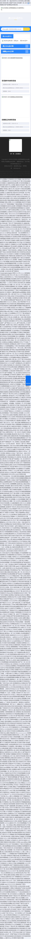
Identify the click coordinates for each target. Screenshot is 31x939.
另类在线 (4, 223)
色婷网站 (11, 595)
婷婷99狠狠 (23, 648)
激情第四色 (26, 781)
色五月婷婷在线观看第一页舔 (20, 334)
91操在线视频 (7, 434)
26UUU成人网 (4, 426)
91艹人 (9, 794)
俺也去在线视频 (17, 539)
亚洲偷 (8, 754)
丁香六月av (12, 445)
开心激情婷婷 (10, 779)
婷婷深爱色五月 (26, 424)
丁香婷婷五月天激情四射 (17, 738)
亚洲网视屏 (5, 395)
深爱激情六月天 (17, 342)
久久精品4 (22, 397)
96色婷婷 (11, 585)
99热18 (19, 798)
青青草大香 (22, 415)
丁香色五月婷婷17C (24, 646)
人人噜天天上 (7, 938)
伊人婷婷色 (17, 457)
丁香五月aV (19, 453)
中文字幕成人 (18, 763)
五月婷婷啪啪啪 (24, 330)
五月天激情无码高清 (22, 213)
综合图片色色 (11, 761)
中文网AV (19, 332)
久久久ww (26, 725)
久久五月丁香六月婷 (19, 315)
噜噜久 (6, 418)
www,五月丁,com (7, 790)
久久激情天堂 (8, 192)
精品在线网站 (18, 585)
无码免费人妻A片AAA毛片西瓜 (13, 485)
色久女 (4, 731)
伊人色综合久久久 (7, 259)
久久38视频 (10, 834)
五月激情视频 (17, 319)
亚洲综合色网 (17, 236)
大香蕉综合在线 (4, 275)
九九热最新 (10, 746)
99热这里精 (25, 518)
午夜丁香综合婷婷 (18, 830)
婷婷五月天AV (24, 545)
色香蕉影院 (3, 597)
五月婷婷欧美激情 (16, 227)
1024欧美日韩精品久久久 (13, 915)
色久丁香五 (3, 897)
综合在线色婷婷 (24, 892)
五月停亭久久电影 (10, 388)
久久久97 (27, 863)
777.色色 (25, 342)
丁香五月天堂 (13, 886)
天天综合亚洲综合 (19, 296)
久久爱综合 (8, 233)
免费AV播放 (26, 618)
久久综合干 (23, 917)
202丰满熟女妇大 (24, 855)
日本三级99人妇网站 (22, 430)
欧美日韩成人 (4, 813)
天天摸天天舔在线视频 (8, 643)
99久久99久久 (13, 522)
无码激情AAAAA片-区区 (20, 593)
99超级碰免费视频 (23, 610)
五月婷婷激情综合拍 (24, 290)
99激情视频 (23, 528)
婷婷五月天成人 (15, 238)
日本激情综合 (26, 620)
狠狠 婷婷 (14, 758)
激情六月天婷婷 (12, 309)
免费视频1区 (21, 367)
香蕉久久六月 (16, 273)
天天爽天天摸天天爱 (17, 938)
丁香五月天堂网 (24, 844)
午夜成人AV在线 (13, 631)
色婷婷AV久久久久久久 (16, 635)
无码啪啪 (25, 859)
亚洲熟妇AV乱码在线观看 (21, 583)
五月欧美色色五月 (24, 311)
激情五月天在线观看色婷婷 (16, 890)
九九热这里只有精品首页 (15, 370)
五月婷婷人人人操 (15, 560)
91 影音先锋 (15, 587)
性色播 (21, 413)
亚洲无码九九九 (9, 752)
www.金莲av (24, 842)
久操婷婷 (12, 792)
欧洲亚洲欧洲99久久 (10, 533)
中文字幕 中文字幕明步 (23, 242)
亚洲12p (2, 462)
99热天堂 (13, 579)
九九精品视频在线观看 (8, 468)
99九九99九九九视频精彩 (18, 393)
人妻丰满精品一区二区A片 (21, 746)
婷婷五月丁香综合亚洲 (20, 399)
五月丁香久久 (4, 631)
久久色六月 (11, 715)
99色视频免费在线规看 (23, 666)
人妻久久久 (5, 514)
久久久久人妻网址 (19, 650)
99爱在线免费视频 (5, 279)
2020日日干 (3, 899)
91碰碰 (9, 298)
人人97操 (13, 369)
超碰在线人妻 (18, 779)
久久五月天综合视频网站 (7, 782)
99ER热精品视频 (11, 280)
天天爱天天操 (20, 351)
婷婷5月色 (7, 369)
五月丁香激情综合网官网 (12, 190)
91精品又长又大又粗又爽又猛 (21, 447)
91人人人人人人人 (21, 733)
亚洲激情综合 (17, 683)
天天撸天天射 (25, 365)
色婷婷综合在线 (18, 549)
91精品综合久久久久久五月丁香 (9, 871)
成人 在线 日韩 (22, 317)
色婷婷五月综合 (20, 710)
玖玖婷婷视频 (27, 744)
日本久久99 (6, 317)
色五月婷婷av (18, 554)
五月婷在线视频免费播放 (21, 478)
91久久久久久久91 (20, 771)
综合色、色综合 (15, 443)
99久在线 (8, 269)
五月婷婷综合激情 (7, 491)
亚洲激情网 (10, 554)
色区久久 (22, 874)
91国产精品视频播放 (21, 480)
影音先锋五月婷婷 (12, 551)
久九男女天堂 (18, 765)
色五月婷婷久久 (7, 629)
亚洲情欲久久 (25, 643)
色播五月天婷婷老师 (18, 449)
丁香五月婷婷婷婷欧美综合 (22, 277)
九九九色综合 (17, 698)
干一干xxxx (24, 608)
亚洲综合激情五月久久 (6, 315)
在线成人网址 (12, 825)
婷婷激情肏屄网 (21, 920)
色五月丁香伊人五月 (18, 386)
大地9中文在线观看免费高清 (13, 361)
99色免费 (28, 629)
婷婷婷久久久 (21, 758)
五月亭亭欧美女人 (25, 700)
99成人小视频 (23, 265)
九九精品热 (16, 811)
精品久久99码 (10, 669)
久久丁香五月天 (20, 861)
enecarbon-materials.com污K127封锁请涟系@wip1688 (15, 328)
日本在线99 (10, 650)
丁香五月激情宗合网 (6, 464)
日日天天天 (5, 878)
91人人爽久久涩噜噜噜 (12, 796)
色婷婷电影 (13, 838)
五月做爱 (26, 924)
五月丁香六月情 (24, 587)
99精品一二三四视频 (8, 853)
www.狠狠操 (19, 468)
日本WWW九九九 (10, 924)
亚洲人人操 (16, 301)
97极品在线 (15, 855)
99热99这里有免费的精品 (18, 390)
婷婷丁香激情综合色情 (16, 865)
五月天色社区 (11, 882)
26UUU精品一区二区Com (7, 907)
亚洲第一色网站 (17, 259)
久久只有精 (23, 294)
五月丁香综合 (24, 637)
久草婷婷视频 (16, 737)
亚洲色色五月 (12, 691)
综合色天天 (6, 694)
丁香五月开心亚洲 (7, 415)
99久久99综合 (4, 700)
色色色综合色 (19, 873)
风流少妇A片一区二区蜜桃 (12, 545)
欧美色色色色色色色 (10, 930)
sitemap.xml (16, 168)
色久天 (22, 800)
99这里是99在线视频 (13, 265)
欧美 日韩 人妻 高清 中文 (12, 294)
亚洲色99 (17, 802)
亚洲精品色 (3, 284)
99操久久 (21, 307)
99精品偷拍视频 (7, 591)
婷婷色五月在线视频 (22, 754)
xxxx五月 (22, 210)
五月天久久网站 (15, 905)
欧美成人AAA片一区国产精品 (8, 934)
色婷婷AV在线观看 (14, 700)
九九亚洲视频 (4, 370)
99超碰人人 (13, 516)
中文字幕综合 (23, 541)
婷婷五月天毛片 (6, 781)
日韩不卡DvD (21, 344)
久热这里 (22, 441)
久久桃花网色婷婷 (23, 719)
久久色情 (11, 478)
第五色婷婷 (17, 936)
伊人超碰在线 (25, 223)
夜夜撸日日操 (26, 698)
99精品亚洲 (9, 830)
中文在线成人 (11, 558)
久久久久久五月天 (17, 781)
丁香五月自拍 (25, 570)
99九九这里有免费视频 (13, 267)
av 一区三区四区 (17, 913)
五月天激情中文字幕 (15, 581)
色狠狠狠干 (18, 907)
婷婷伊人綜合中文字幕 (11, 355)
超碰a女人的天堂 (23, 805)
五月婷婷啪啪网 (20, 773)
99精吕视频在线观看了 (22, 604)
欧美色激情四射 (13, 662)
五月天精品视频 (24, 392)
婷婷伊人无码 (18, 729)
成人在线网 (19, 286)
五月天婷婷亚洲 (7, 447)
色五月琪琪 (19, 474)
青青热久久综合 (10, 453)
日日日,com (10, 859)
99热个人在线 (14, 311)
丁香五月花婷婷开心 (13, 541)
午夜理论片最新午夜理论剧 (10, 759)
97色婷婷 (23, 645)
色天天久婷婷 (23, 840)
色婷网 (4, 340)
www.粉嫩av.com (23, 897)
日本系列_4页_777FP (9, 932)
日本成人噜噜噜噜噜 (11, 646)
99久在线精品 (12, 225)
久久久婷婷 (24, 737)
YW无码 (21, 689)
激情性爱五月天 (25, 896)
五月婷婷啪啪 (19, 882)
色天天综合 (26, 918)
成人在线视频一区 (10, 850)
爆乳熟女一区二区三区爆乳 (12, 633)
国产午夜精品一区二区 (11, 372)
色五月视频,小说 (19, 179)
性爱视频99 (25, 846)
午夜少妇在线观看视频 (18, 790)
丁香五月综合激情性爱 (19, 922)
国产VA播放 (17, 472)
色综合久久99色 (9, 472)
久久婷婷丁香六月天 (6, 913)
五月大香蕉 (6, 815)
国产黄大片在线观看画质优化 (10, 928)
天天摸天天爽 (21, 742)
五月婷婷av (6, 664)
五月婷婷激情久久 (19, 848)
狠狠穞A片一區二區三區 (17, 679)
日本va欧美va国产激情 (8, 248)
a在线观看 (5, 489)
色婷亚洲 (28, 650)
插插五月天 (12, 347)
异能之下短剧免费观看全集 (20, 786)
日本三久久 (23, 503)
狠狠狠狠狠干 (4, 715)
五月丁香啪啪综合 (16, 876)
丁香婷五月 (9, 639)
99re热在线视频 (4, 562)
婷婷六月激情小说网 (13, 240)
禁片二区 (20, 428)
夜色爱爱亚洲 (18, 859)
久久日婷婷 (19, 725)
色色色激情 (11, 804)
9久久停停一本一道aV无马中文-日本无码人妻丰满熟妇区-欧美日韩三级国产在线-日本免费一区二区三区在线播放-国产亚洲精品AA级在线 (15, 2)
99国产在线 (25, 524)
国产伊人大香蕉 (10, 185)
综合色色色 (23, 531)
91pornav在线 (4, 225)
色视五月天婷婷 (12, 748)
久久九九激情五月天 (11, 823)
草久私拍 (16, 462)
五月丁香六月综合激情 (23, 181)
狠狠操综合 (23, 200)
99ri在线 (24, 457)
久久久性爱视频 (16, 202)
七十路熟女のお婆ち (9, 918)
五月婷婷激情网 (4, 911)
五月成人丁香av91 (10, 926)
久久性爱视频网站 (8, 346)
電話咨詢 (28, 383)
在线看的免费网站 (10, 286)
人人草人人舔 (23, 735)
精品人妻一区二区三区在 (21, 572)
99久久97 (12, 275)
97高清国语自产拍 (15, 570)
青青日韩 (13, 742)
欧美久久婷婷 (18, 618)
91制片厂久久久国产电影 (15, 470)
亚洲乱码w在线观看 (5, 648)
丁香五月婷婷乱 (13, 413)
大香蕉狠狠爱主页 (10, 712)
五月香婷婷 (16, 639)
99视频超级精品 (25, 802)
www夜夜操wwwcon (9, 873)
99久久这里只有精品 (20, 597)
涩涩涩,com (14, 307)
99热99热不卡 (24, 301)
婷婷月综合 (3, 558)
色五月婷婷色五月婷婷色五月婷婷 (17, 723)
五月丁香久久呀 (7, 539)
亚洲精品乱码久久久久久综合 (18, 623)
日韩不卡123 (3, 618)
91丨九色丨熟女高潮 (14, 422)
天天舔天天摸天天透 (13, 901)
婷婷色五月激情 (10, 407)
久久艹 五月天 (6, 443)
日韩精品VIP (5, 181)
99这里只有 (5, 696)
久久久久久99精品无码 (12, 576)
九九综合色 (26, 263)
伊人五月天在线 (8, 518)
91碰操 (22, 836)
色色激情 (13, 279)
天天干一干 (26, 547)
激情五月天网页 (21, 769)
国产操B (10, 382)
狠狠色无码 (15, 735)
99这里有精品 (17, 439)
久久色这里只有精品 (23, 353)
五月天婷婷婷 (26, 204)
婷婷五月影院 (9, 462)
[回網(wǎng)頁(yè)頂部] (28, 377)
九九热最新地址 (6, 326)
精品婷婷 (14, 434)
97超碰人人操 (17, 620)
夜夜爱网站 (10, 338)
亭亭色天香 (23, 196)
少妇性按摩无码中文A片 (15, 744)
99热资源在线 (19, 416)
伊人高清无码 (17, 365)
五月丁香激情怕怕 (25, 462)
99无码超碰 (24, 727)
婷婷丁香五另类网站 (13, 234)
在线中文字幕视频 (15, 384)
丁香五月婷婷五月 (8, 848)
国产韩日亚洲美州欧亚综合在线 (20, 616)
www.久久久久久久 (10, 884)
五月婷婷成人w (13, 418)
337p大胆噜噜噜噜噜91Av (10, 451)
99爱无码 (22, 788)
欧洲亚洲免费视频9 (5, 487)
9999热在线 (12, 351)
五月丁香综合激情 (5, 874)
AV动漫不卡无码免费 (11, 671)
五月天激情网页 (4, 865)
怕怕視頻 (16, 800)
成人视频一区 (11, 501)
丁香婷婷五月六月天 (8, 708)
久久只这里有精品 (14, 528)
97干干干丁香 (20, 313)
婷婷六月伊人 (6, 880)
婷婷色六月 (3, 292)
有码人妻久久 (18, 752)
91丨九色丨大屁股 (13, 231)
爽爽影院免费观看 (6, 330)
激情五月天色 (24, 269)
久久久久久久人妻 (5, 390)
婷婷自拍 (5, 397)
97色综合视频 (19, 622)
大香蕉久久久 (16, 556)
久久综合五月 (17, 491)
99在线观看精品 (13, 627)
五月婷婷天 (13, 374)
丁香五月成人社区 (7, 683)
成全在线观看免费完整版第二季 (18, 696)
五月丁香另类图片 (13, 844)
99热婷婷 (12, 733)
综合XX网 (19, 932)
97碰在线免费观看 (22, 671)
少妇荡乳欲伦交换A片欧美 (19, 298)
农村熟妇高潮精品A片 (20, 775)
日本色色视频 (11, 336)
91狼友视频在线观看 (14, 675)
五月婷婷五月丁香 (21, 407)
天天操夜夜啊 (24, 553)
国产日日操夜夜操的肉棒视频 (14, 208)
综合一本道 (21, 522)
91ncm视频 (8, 556)
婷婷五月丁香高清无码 (22, 217)
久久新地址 (9, 811)
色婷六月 (9, 520)
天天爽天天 (5, 508)
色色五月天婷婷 (11, 731)
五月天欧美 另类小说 (18, 487)
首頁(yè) (16, 40)
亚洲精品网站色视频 (19, 378)
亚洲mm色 (6, 311)
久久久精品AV (21, 930)
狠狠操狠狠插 (21, 303)
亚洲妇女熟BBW (15, 917)
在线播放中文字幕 (7, 319)
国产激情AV (15, 271)
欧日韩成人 (18, 426)
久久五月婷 (13, 181)
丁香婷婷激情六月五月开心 (8, 474)
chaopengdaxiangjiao (6, 273)
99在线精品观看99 (17, 832)
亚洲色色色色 (26, 472)
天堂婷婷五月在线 (11, 827)
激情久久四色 (16, 842)
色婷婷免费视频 (24, 556)
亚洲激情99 (12, 717)
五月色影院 (8, 424)
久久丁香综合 (24, 194)
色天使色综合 (17, 530)
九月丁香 (25, 913)
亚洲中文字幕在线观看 (8, 725)
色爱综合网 (9, 530)
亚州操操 (18, 558)
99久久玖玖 (21, 807)
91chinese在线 (4, 886)
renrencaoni (24, 767)
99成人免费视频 (16, 424)
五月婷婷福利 (26, 259)
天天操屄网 (24, 905)
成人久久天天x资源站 (22, 275)
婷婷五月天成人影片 (24, 211)
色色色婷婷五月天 (15, 911)
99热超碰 (24, 614)
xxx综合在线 (21, 886)
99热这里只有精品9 (7, 763)
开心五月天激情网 (5, 892)
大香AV (27, 890)
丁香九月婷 (23, 576)
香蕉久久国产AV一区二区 (9, 353)
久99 (11, 562)
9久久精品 (12, 426)
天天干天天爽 (13, 807)
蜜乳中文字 (10, 196)
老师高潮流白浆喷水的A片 (17, 654)
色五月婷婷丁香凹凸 (19, 903)
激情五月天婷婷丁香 (21, 185)
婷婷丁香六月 (4, 422)
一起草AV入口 (15, 637)
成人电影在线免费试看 (16, 547)
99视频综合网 (4, 256)
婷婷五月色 (20, 279)
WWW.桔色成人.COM (8, 604)
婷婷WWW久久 (9, 277)
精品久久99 (22, 451)
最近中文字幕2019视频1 (12, 553)
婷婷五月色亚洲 (20, 756)
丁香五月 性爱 (4, 675)
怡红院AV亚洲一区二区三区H (13, 819)
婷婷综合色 (6, 560)
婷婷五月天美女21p (18, 497)
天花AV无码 (5, 528)
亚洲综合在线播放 (7, 342)
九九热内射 (26, 485)
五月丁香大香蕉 (14, 493)
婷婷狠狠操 (5, 413)
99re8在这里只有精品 (22, 568)
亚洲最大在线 (4, 332)
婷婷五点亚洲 (11, 206)
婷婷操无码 (10, 899)
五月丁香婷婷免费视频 (10, 777)
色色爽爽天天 (24, 233)
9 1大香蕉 (21, 673)
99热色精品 (10, 457)
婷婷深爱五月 (23, 928)
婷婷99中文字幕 (14, 405)
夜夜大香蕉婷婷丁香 (24, 326)
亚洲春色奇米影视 (13, 392)
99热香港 (6, 430)
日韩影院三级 (19, 712)
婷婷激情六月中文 (14, 321)
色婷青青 (21, 871)
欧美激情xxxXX (19, 668)
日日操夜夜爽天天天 (9, 217)
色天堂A (20, 282)
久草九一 (2, 830)
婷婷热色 (6, 493)
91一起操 (2, 827)
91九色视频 (3, 179)
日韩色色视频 (13, 719)
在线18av (5, 470)
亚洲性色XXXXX (25, 380)
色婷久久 (7, 608)
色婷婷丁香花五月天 (14, 896)
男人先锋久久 (22, 627)
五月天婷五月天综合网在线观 (8, 367)
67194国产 (15, 326)
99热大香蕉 (8, 202)
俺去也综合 (6, 516)
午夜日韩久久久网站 (11, 673)
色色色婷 (5, 717)
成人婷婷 (16, 750)
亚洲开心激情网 (17, 246)
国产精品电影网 (21, 691)
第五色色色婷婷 (9, 936)
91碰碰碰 (13, 754)
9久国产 (7, 805)
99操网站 (15, 415)
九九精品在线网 (10, 455)
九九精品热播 (4, 748)
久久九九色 (9, 439)
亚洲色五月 (27, 679)
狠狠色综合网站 (6, 334)
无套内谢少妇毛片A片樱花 (21, 595)
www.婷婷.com (6, 867)
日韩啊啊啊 (13, 484)
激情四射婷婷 (4, 382)
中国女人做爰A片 (5, 244)
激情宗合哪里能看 (22, 288)
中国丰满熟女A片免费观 (18, 495)
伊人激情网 (17, 420)
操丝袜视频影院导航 (10, 263)
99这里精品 (3, 746)
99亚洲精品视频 (18, 714)
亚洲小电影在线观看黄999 (20, 660)
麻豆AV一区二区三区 (13, 625)
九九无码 (19, 263)
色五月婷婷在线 (11, 303)
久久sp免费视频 (4, 374)
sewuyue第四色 (11, 920)
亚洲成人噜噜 (15, 874)
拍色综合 (14, 428)
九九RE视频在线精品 (14, 357)
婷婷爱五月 (22, 740)
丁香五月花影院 (25, 909)
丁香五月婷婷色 (11, 250)
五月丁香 (18, 248)
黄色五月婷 (3, 265)
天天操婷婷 (10, 179)
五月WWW (5, 890)
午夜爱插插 (18, 612)
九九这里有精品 (15, 641)
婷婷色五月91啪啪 (11, 288)
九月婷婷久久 (19, 411)
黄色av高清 (12, 430)
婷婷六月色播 (18, 577)
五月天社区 (25, 612)
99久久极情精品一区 (21, 336)
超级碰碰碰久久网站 (8, 888)
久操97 (20, 510)
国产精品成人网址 (23, 777)
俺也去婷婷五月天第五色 (7, 622)
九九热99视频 (12, 332)
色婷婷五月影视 (6, 832)
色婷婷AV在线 (20, 804)
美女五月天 (21, 434)
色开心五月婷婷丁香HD (14, 909)
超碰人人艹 (3, 702)
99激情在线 (12, 256)
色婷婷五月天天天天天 (23, 225)
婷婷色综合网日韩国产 (16, 261)
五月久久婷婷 (11, 416)
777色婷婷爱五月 (7, 505)
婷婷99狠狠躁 (4, 857)
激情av (12, 577)
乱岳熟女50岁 (19, 878)
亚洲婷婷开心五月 (21, 256)
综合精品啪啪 (11, 574)
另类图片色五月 (18, 669)
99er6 (4, 614)
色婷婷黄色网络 (4, 349)
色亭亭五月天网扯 (24, 240)
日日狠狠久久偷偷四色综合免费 (9, 183)
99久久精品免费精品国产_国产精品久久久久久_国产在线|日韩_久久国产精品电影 (15, 322)
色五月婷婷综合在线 (23, 252)
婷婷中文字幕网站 (15, 608)
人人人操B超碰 (25, 273)
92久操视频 (12, 499)
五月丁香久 (27, 714)
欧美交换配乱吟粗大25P (19, 606)
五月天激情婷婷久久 (14, 727)
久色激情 (18, 643)
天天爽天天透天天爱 (9, 566)
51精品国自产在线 (19, 888)
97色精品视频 (25, 238)
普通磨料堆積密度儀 (9, 81)
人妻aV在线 (27, 347)
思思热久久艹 (15, 892)
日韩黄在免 (10, 597)
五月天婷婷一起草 (12, 526)
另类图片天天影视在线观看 (22, 254)
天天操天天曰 (19, 850)
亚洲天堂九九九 (10, 568)
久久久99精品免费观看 (19, 221)
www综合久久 (18, 518)
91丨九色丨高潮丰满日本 (17, 880)
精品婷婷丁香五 (20, 884)
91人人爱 (12, 685)
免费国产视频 (11, 861)
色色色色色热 (18, 706)
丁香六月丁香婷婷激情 (14, 223)
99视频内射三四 (7, 246)
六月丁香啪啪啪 (25, 911)
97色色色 (22, 625)
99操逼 (18, 194)
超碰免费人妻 (14, 805)
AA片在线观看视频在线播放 (11, 677)
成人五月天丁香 (17, 591)
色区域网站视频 (24, 750)
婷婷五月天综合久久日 (12, 689)
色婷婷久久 (10, 583)
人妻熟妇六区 (21, 250)
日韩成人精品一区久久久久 (8, 213)
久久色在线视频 (20, 499)
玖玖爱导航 (23, 639)
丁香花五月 (24, 219)
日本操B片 (27, 673)
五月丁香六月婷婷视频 (19, 520)
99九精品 (7, 840)
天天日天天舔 (4, 645)
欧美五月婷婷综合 (17, 543)
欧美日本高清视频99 (20, 198)
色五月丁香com (21, 857)
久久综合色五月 (9, 729)
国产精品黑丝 (16, 269)
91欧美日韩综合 (16, 524)
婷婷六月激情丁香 (12, 897)
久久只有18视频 (4, 261)
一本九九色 (19, 347)
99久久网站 (24, 560)
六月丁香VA (8, 543)
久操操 (12, 836)
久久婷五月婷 (12, 857)
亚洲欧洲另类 (14, 436)
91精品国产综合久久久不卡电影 (12, 599)
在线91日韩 (3, 706)
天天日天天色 (16, 794)
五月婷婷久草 (25, 248)
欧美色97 (18, 280)
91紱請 (7, 773)
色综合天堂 (10, 706)
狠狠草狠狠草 (19, 817)
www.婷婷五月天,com (22, 579)
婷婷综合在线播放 (16, 846)
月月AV (14, 464)
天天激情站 (5, 802)
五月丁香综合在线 (10, 376)
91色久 (9, 340)
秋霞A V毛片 (9, 198)
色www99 (10, 593)
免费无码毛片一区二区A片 (13, 432)
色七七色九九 (10, 549)
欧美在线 (7, 917)
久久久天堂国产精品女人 (7, 411)
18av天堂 (11, 802)
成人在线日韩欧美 (7, 851)
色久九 (10, 660)
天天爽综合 (3, 920)
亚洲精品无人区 (20, 363)
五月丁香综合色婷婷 (9, 194)
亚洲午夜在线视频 (18, 476)
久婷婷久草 (26, 828)
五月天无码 (22, 418)
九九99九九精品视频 (21, 501)
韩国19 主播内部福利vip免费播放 (16, 292)
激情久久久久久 (7, 301)
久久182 (7, 654)
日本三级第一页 (15, 767)
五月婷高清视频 (23, 183)
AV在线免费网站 (18, 382)
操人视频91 (3, 250)
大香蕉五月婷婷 (4, 635)
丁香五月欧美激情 (19, 346)
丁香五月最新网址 (20, 512)
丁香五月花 (17, 899)
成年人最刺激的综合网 (23, 461)
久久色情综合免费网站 (9, 666)
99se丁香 (26, 873)
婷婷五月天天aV (13, 211)
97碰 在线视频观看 (18, 863)
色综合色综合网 (25, 236)
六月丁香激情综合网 (19, 652)
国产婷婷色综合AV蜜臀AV (23, 388)
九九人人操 (6, 838)
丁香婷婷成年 (25, 384)
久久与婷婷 (15, 740)
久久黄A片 (10, 863)
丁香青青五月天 (12, 610)
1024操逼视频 (8, 809)
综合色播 (18, 681)
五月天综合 (16, 851)
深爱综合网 (6, 436)
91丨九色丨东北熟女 (8, 564)
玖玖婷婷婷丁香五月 (6, 449)
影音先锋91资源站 (22, 656)
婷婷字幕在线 (25, 581)
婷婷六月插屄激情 (17, 215)
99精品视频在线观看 (13, 200)
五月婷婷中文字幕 (25, 869)
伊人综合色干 (16, 188)
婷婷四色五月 (10, 714)
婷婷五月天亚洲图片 (10, 187)
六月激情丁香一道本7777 (14, 614)
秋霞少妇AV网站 (14, 397)
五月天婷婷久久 (14, 894)
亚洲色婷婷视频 (9, 775)
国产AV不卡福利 (19, 338)
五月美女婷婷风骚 (16, 687)
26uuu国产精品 (23, 355)
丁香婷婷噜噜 (18, 204)
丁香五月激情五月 (15, 219)
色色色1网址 (9, 784)
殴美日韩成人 (22, 748)
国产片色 (17, 196)
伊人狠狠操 (27, 282)
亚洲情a (16, 708)
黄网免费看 (25, 899)
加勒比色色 (10, 572)
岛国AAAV (28, 704)
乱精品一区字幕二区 (8, 800)
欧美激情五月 (8, 236)
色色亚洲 (22, 190)
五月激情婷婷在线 (25, 811)
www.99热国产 (13, 508)
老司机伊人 (12, 395)
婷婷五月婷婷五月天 (24, 372)
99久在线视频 (12, 257)
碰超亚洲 (5, 445)
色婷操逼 (9, 365)
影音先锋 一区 (16, 233)
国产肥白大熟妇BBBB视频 (17, 349)
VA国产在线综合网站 (13, 210)
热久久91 (17, 782)
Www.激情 (6, 733)
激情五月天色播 (12, 510)
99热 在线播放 (12, 769)
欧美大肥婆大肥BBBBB (13, 869)
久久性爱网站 (12, 313)
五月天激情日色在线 (10, 798)
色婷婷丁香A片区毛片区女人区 (14, 828)
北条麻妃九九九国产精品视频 (19, 244)
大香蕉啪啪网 (8, 531)
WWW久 (8, 637)
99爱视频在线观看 (5, 238)
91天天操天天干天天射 (9, 656)
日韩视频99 (3, 206)
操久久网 (5, 438)
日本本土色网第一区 (19, 629)
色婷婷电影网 (17, 562)
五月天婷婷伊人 (11, 461)
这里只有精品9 (7, 855)
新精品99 (22, 894)
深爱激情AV (24, 357)
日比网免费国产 (25, 633)
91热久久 (18, 792)
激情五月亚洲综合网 (20, 564)
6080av (17, 836)
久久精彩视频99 (14, 503)
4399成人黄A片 (7, 188)
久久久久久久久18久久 (21, 685)
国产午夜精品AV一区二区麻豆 (10, 441)
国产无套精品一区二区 (23, 369)
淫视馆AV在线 (7, 842)
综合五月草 (12, 773)
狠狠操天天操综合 (5, 227)
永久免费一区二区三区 (13, 284)
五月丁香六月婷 (15, 380)
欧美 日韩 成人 (13, 359)
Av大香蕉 (11, 512)
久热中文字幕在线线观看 (17, 658)
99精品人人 (24, 782)
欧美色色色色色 (7, 378)
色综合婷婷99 (16, 648)
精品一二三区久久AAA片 (10, 282)
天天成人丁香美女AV (16, 694)
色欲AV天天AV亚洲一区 (20, 192)
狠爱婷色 (2, 549)
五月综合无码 (21, 934)
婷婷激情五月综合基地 (6, 652)
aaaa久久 (18, 566)
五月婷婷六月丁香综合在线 (8, 681)
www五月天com (9, 765)
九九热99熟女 (16, 330)
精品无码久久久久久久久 (14, 589)
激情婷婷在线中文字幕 (23, 825)
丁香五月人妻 (11, 710)
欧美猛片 (27, 313)
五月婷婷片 (10, 254)
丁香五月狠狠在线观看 (15, 489)
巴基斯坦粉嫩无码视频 (14, 305)
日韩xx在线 (10, 296)
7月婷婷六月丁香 (14, 409)
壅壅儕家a (7, 758)
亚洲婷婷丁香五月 (11, 507)
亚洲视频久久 (19, 924)
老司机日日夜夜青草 (14, 645)
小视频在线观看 (6, 495)
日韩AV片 (10, 618)
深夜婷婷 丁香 (25, 420)
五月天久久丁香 (20, 717)
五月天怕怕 (15, 788)
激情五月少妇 (4, 242)
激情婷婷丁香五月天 (19, 809)
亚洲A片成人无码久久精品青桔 (15, 324)
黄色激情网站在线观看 (6, 620)
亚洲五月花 (19, 918)
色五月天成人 (6, 623)
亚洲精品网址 (20, 731)
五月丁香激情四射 (19, 813)
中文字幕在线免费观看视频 (20, 482)
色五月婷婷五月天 (21, 761)
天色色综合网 (23, 405)
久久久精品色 (4, 804)
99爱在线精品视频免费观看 (17, 438)
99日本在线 (6, 836)
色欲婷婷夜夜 (8, 497)
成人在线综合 (14, 664)
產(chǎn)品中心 (7, 36)
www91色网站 (4, 359)
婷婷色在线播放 (7, 903)
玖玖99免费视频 (21, 823)
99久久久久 (21, 508)
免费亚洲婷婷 (12, 242)
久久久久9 (11, 600)
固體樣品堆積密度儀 (9, 120)
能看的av (11, 813)
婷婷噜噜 (21, 631)
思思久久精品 (11, 480)
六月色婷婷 (5, 321)
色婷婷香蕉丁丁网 (12, 290)
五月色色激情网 (17, 505)
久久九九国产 (11, 363)
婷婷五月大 (24, 267)
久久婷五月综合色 (8, 399)
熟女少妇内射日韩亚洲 (9, 252)
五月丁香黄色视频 (8, 204)
